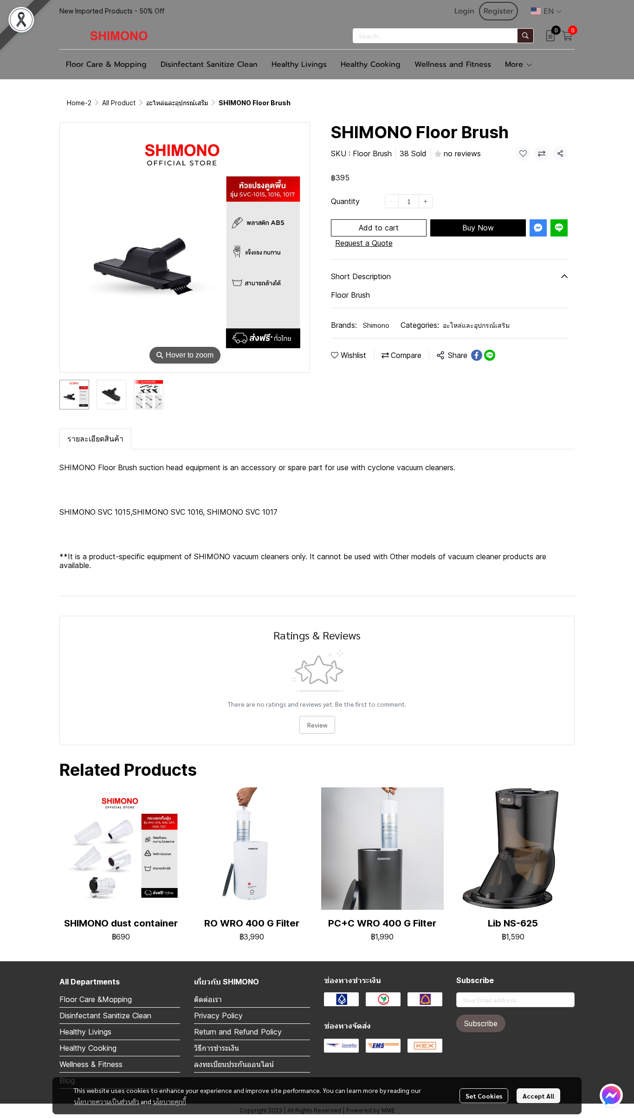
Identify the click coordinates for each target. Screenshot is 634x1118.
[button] (546, 11)
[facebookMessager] (611, 1095)
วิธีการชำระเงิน (216, 1048)
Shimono (376, 325)
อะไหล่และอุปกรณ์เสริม (177, 103)
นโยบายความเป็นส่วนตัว (106, 1101)
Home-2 (79, 103)
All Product (119, 103)
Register (498, 11)
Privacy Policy (218, 1015)
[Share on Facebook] (476, 355)
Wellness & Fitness (91, 1064)
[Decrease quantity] (391, 201)
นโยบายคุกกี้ (169, 1101)
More (515, 64)
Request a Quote (364, 243)
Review (317, 725)
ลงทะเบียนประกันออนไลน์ (234, 1064)
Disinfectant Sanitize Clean (105, 1015)
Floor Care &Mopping (95, 999)
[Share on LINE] (489, 355)
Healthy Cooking (87, 1048)
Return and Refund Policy (238, 1031)
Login (464, 11)
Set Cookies (484, 1096)
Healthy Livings (85, 1031)
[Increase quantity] (425, 201)
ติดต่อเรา (208, 999)
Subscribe (481, 1023)
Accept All (538, 1096)
